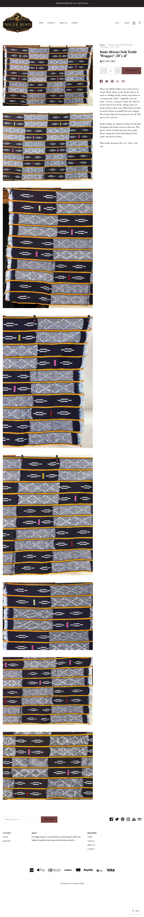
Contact (75, 23)
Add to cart (131, 71)
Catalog (51, 23)
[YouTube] (134, 819)
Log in (5, 837)
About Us (63, 23)
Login (127, 23)
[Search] (139, 23)
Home (41, 23)
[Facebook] (111, 819)
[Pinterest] (122, 819)
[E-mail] (139, 819)
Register (6, 841)
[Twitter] (117, 819)
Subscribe (49, 819)
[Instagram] (128, 819)
